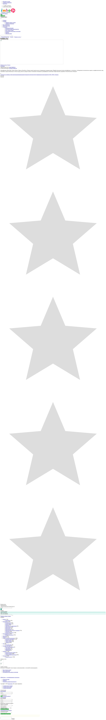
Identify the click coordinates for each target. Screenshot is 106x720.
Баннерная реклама (9, 28)
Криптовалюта (8, 629)
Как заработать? (6, 24)
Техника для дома (6, 645)
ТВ (3, 643)
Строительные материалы (10, 654)
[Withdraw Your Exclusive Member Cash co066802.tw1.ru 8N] (2, 665)
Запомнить (4, 695)
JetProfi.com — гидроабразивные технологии (9, 677)
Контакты (5, 3)
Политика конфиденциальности (12, 29)
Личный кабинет (4, 13)
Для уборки (7, 648)
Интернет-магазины (9, 639)
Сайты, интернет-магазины (8, 638)
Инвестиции (8, 627)
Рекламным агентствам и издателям (12, 31)
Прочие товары (8, 653)
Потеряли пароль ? (7, 696)
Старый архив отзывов (8, 685)
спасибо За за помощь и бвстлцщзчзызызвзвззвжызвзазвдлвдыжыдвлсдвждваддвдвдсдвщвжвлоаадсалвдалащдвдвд (24, 74)
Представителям (6, 25)
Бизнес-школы (8, 623)
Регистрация (3, 691)
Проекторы (7, 650)
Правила (7, 32)
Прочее (4, 637)
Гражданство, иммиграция (11, 626)
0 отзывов (2, 66)
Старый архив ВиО (7, 688)
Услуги (8, 65)
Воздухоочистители (9, 647)
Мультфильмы (8, 644)
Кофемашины (8, 649)
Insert (13, 718)
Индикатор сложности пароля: (6, 703)
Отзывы (4, 21)
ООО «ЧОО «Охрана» (54, 74)
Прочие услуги (3, 65)
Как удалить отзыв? (9, 30)
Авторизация (3, 697)
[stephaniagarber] (2, 662)
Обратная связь (8, 33)
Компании (5, 621)
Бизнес (4, 619)
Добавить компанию (7, 2)
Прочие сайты (8, 640)
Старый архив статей (7, 686)
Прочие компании (9, 632)
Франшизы (7, 620)
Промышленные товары (10, 652)
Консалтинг (7, 628)
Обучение (7, 631)
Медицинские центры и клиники (12, 630)
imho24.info (10, 683)
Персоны (5, 636)
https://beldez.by (12, 67)
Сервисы (7, 642)
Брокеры (7, 624)
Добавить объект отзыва (10, 22)
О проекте (5, 26)
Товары (4, 651)
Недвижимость (6, 633)
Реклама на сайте (6, 1)
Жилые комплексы (9, 634)
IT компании (8, 622)
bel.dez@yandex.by (13, 68)
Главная (4, 20)
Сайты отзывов (8, 641)
